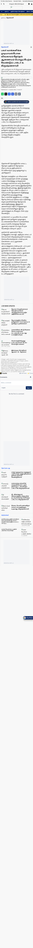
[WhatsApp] (2, 94)
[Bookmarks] (29, 4)
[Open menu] (1, 4)
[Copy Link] (19, 94)
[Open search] (4, 4)
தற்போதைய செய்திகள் (18, 11)
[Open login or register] (31, 4)
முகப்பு (7, 11)
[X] (5, 94)
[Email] (16, 94)
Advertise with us (9, 43)
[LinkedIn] (12, 94)
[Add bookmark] (31, 47)
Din (2, 98)
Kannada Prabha (17, 1)
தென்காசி (4, 47)
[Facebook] (9, 94)
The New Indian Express (6, 1)
